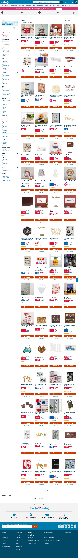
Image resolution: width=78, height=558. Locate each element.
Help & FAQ (18, 535)
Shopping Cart (18, 543)
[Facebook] (59, 526)
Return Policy (18, 540)
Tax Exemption (18, 548)
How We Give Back (31, 535)
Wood (12, 24)
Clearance (6, 24)
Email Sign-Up (4, 543)
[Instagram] (75, 526)
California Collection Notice (49, 537)
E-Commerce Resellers (48, 541)
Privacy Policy (46, 534)
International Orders (19, 545)
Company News (31, 545)
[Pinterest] (66, 526)
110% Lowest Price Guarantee (33, 540)
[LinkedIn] (62, 526)
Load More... (4, 132)
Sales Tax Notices (19, 546)
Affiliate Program (31, 538)
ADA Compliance (19, 549)
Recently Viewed (6, 495)
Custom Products (68, 534)
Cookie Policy (46, 543)
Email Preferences (19, 551)
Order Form (18, 538)
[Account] (72, 2)
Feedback (77, 280)
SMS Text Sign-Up (5, 545)
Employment (30, 537)
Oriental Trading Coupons (6, 541)
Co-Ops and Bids (4, 535)
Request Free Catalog (5, 538)
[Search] (61, 2)
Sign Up (35, 526)
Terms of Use (46, 535)
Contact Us (18, 534)
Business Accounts (5, 537)
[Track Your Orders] (65, 2)
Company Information (32, 534)
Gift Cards (3, 540)
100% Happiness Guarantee (33, 541)
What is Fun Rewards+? (6, 546)
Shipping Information (19, 541)
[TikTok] (69, 526)
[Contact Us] (68, 2)
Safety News (46, 538)
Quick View (28, 50)
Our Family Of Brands (32, 543)
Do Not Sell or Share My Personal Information (52, 540)
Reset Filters (16, 22)
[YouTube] (72, 526)
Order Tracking (18, 537)
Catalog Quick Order (5, 534)
